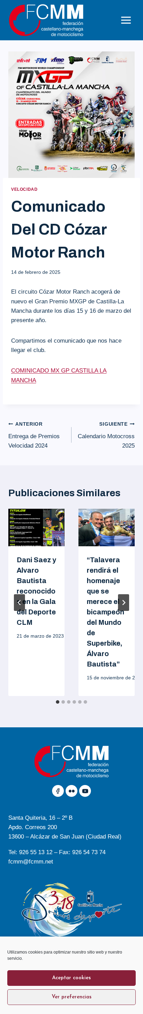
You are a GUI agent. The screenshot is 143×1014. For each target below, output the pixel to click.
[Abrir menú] (126, 20)
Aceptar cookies (71, 978)
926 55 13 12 (35, 852)
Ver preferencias (72, 997)
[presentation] (36, 527)
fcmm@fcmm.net (30, 861)
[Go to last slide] (19, 602)
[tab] (57, 702)
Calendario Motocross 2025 (106, 435)
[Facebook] (58, 791)
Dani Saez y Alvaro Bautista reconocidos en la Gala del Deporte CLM (36, 591)
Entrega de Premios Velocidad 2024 (34, 435)
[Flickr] (71, 791)
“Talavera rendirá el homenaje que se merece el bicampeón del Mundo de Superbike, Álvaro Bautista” (105, 612)
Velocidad (24, 189)
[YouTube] (85, 791)
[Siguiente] (123, 602)
